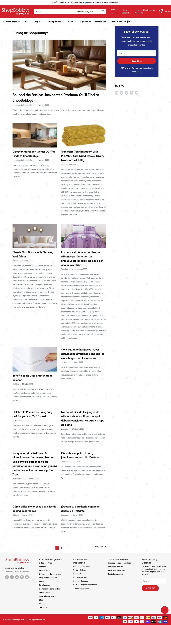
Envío (41, 581)
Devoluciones (44, 585)
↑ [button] (165, 610)
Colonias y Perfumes (81, 566)
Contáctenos (44, 592)
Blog (41, 600)
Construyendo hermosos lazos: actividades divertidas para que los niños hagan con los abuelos (82, 354)
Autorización (100, 21)
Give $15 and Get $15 (120, 21)
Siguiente (99, 547)
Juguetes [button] (84, 21)
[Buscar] (103, 11)
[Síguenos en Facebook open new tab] (121, 93)
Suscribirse (137, 61)
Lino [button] (26, 21)
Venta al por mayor (46, 596)
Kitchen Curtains (80, 577)
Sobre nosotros (45, 563)
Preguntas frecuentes (48, 577)
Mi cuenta (139, 12)
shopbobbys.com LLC (18, 619)
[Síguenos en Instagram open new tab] (116, 93)
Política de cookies (115, 566)
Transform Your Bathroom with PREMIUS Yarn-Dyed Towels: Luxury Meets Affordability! (82, 156)
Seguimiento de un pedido (49, 589)
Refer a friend (44, 570)
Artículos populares (81, 588)
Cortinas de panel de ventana (85, 584)
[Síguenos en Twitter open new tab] (126, 93)
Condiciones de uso (115, 574)
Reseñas (42, 566)
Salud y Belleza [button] (54, 21)
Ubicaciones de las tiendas (50, 574)
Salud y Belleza (79, 570)
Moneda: (114, 9)
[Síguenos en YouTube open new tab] (136, 93)
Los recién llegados (11, 21)
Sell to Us (43, 607)
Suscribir (150, 588)
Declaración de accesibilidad (119, 563)
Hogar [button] (37, 21)
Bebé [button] (70, 21)
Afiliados (42, 603)
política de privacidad (116, 570)
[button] (164, 11)
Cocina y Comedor (80, 581)
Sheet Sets (77, 573)
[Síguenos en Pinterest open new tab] (131, 93)
